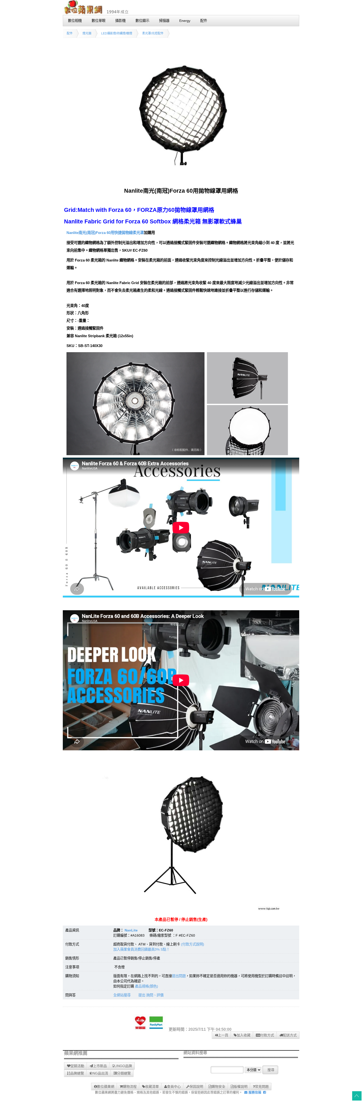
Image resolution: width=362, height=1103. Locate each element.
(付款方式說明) (192, 944)
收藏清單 (152, 1086)
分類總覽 (124, 1073)
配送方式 (290, 1035)
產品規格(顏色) (146, 986)
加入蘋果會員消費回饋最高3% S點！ (141, 949)
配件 (70, 33)
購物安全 (218, 1086)
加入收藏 (243, 1035)
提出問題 (179, 976)
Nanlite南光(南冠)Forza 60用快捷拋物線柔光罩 (105, 233)
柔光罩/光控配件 (153, 33)
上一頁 (223, 1035)
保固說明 (196, 1086)
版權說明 (240, 1086)
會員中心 (174, 1086)
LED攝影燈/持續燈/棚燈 (116, 33)
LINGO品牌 (123, 1066)
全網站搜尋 (122, 995)
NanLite (131, 930)
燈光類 (86, 33)
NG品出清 (100, 1073)
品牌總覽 (77, 1073)
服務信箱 (254, 1092)
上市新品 (100, 1066)
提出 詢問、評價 (151, 995)
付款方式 (267, 1035)
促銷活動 (77, 1066)
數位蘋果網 (105, 1086)
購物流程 (130, 1086)
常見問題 (262, 1086)
